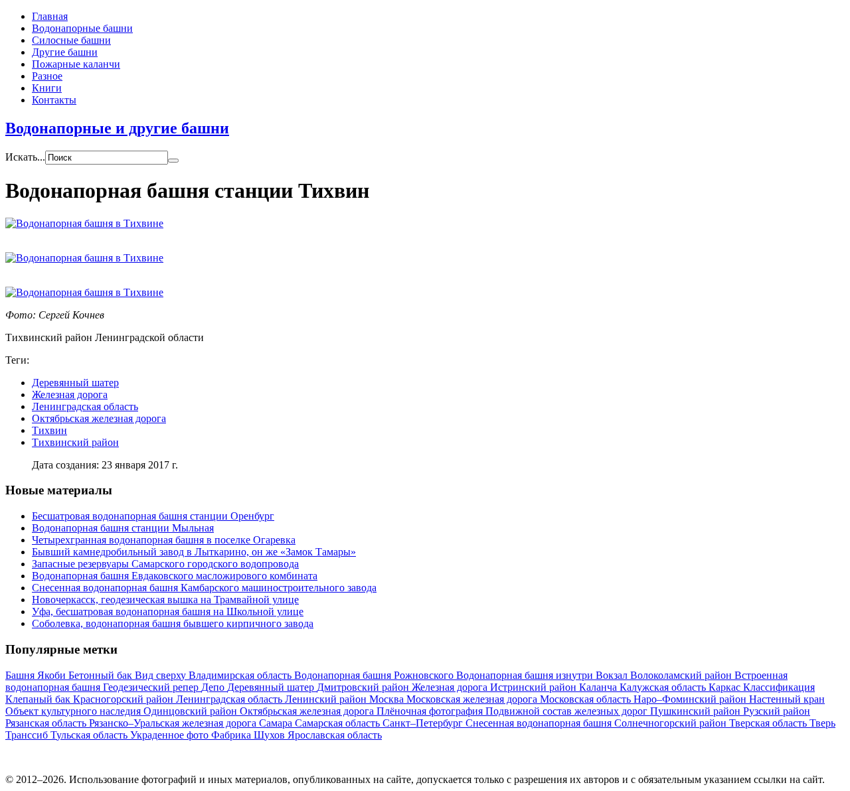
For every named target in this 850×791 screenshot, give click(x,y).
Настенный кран (787, 699)
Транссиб (27, 735)
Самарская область (338, 723)
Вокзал (613, 675)
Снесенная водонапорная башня (540, 723)
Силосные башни (71, 40)
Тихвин (49, 430)
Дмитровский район (364, 687)
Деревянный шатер (75, 382)
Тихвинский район (75, 442)
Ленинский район (327, 699)
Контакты (54, 100)
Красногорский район (124, 699)
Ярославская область (335, 735)
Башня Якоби (36, 675)
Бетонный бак (101, 675)
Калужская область (664, 687)
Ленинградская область (85, 406)
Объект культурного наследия (74, 711)
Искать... (25, 157)
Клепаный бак (39, 699)
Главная (50, 16)
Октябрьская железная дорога (99, 418)
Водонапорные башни (82, 28)
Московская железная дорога (473, 699)
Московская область (587, 699)
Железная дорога (70, 394)
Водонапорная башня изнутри (526, 675)
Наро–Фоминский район (691, 699)
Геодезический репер (152, 687)
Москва (387, 699)
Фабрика (232, 735)
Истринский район (534, 687)
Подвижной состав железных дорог (567, 711)
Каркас (726, 687)
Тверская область (769, 723)
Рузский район (776, 711)
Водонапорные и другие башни (117, 128)
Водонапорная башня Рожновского (375, 675)
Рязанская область (47, 723)
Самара (277, 723)
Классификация (779, 687)
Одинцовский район (191, 711)
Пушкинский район (696, 711)
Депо (214, 687)
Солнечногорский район (671, 723)
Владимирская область (241, 675)
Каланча (599, 687)
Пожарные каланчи (76, 64)
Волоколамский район (682, 675)
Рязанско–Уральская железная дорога (174, 723)
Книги (47, 88)
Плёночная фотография (431, 711)
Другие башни (65, 52)
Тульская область (90, 735)
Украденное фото (170, 735)
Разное (47, 76)
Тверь (822, 723)
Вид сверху (162, 675)
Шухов (271, 735)
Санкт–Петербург (424, 723)
